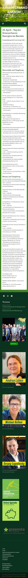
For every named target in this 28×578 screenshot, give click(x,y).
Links (3, 548)
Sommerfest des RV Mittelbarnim (12, 310)
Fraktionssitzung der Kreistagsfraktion (13, 306)
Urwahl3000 (23, 574)
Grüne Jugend (5, 567)
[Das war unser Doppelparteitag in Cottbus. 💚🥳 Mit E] (14, 329)
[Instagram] (7, 296)
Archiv (4, 550)
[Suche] (25, 24)
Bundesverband (6, 563)
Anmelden (5, 559)
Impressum (5, 557)
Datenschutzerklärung (8, 556)
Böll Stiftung (5, 569)
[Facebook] (3, 296)
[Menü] (3, 24)
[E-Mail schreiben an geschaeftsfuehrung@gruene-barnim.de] (11, 296)
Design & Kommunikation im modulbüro (17, 576)
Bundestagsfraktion (7, 565)
